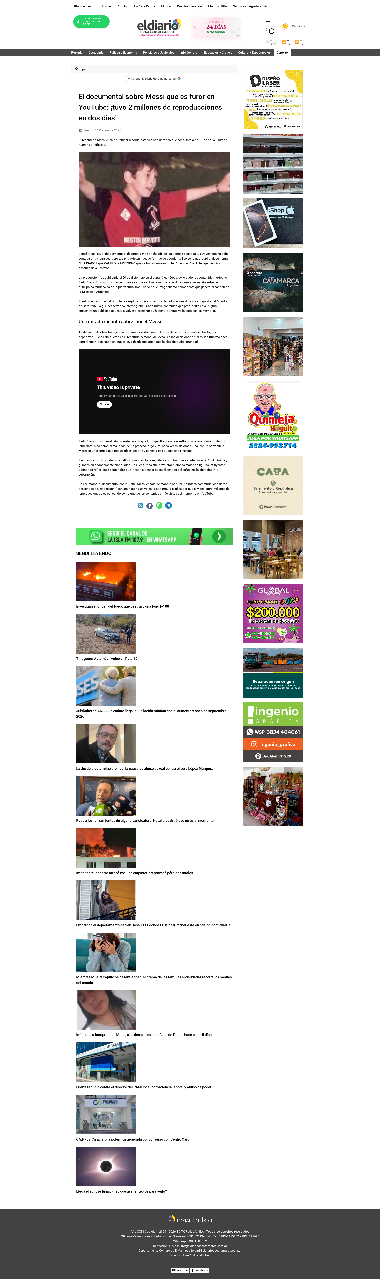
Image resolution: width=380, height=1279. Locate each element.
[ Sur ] (237, 35)
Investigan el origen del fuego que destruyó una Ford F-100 (122, 606)
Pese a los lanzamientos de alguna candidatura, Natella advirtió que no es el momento (145, 820)
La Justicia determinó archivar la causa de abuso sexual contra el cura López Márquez (144, 768)
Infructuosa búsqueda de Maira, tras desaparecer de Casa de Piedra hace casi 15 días (144, 1035)
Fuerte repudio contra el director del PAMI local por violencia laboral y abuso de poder (143, 1087)
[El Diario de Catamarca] (159, 27)
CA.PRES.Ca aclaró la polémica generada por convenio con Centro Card (132, 1139)
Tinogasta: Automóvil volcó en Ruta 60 (106, 659)
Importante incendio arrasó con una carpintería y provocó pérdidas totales (134, 873)
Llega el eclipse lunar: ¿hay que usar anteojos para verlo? (121, 1191)
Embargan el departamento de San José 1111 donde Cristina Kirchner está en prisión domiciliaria (153, 925)
